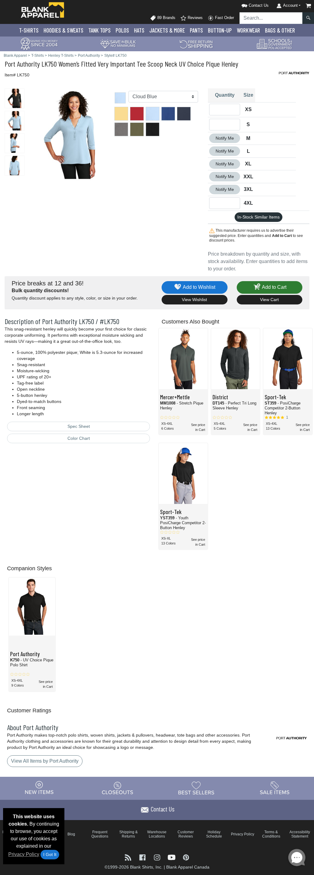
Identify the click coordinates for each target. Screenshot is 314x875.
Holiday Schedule (214, 834)
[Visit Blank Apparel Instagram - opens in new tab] (157, 856)
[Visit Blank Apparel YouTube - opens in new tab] (172, 856)
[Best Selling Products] (196, 787)
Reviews (194, 17)
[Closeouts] (118, 787)
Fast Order (224, 17)
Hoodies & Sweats (63, 30)
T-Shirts (29, 30)
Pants (196, 30)
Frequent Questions (99, 834)
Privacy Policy (23, 854)
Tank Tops (99, 30)
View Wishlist (194, 299)
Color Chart (78, 438)
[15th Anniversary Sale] (39, 43)
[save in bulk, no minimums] (117, 43)
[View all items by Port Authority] (294, 72)
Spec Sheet (78, 426)
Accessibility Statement (299, 834)
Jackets (167, 30)
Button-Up (220, 30)
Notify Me (225, 138)
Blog (71, 834)
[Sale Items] (275, 787)
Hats (139, 30)
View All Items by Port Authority (44, 761)
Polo (122, 30)
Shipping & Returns (128, 834)
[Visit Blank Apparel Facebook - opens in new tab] (143, 856)
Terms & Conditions (271, 834)
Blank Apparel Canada (187, 867)
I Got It (49, 854)
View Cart (269, 299)
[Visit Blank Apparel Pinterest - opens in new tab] (186, 856)
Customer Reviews (186, 834)
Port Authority (22, 63)
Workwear (248, 30)
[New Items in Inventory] (39, 787)
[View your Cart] (308, 5)
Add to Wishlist (198, 287)
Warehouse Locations (157, 834)
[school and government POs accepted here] (274, 44)
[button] (247, 4)
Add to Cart (273, 287)
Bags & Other (280, 30)
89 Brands (165, 17)
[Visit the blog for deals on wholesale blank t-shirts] (128, 856)
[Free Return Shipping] (196, 43)
